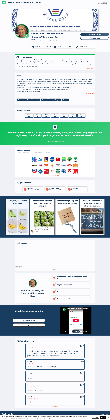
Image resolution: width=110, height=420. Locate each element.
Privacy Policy (104, 414)
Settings (95, 417)
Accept (103, 417)
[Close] (108, 417)
